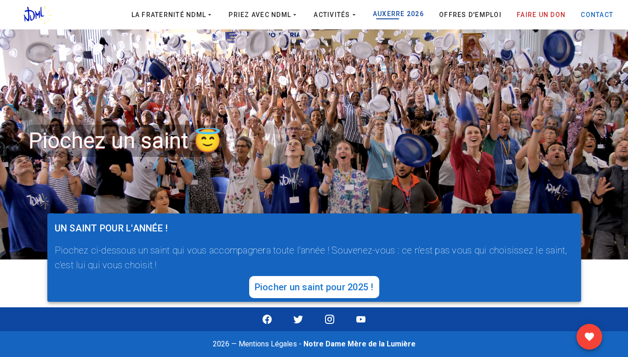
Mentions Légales (268, 344)
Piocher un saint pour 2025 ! (314, 287)
